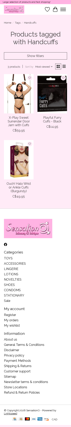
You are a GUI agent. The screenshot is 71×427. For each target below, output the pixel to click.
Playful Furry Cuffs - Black (52, 119)
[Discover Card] (46, 419)
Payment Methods (17, 361)
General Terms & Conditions (24, 345)
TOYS (8, 258)
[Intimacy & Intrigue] (14, 9)
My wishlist (12, 325)
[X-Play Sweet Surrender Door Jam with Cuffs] (19, 93)
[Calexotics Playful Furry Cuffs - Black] (52, 93)
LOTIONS (11, 274)
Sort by (29, 66)
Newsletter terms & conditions (26, 382)
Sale (7, 301)
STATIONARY (14, 295)
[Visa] (33, 419)
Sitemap (10, 376)
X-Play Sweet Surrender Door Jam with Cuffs (19, 121)
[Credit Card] (14, 419)
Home (7, 22)
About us (10, 339)
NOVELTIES (12, 279)
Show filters (35, 56)
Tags (18, 22)
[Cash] (21, 419)
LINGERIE (11, 269)
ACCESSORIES (15, 263)
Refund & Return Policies (22, 392)
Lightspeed (10, 413)
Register (10, 315)
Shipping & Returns (18, 366)
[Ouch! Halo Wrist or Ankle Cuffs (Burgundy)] (19, 159)
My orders (11, 320)
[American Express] (40, 419)
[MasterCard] (27, 419)
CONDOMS (12, 290)
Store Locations (15, 387)
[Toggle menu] (63, 9)
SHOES (9, 285)
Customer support (17, 371)
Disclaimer (11, 350)
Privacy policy (14, 355)
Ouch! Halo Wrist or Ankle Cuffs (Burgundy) (19, 187)
